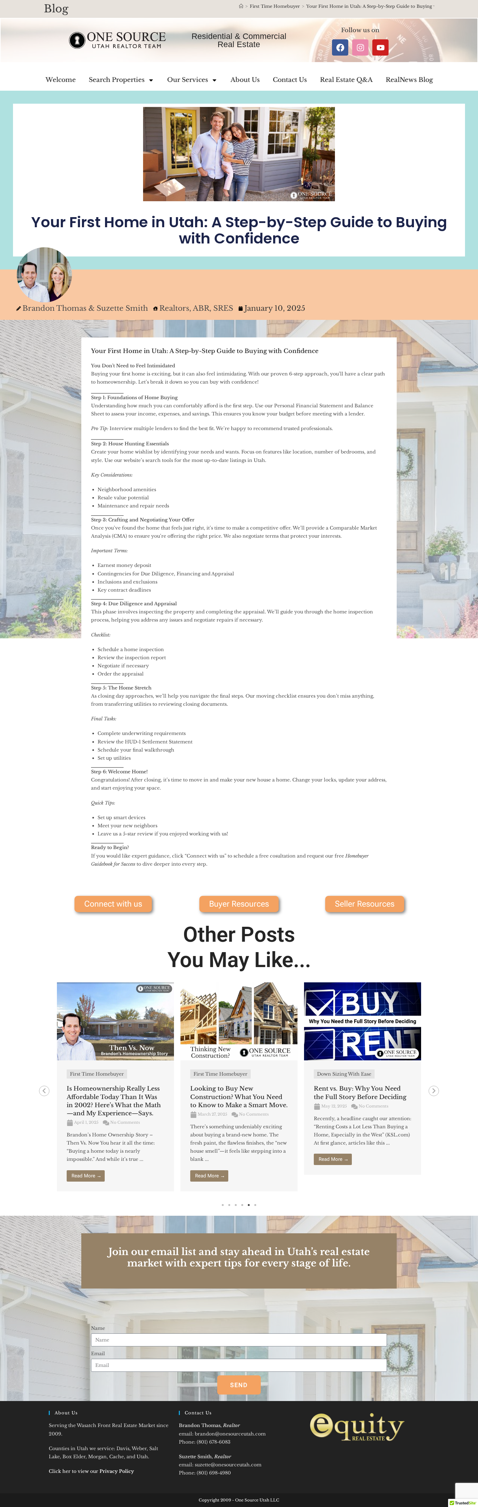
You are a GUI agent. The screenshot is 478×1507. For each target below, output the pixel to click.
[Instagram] (360, 47)
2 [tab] (229, 1205)
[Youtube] (380, 47)
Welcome (61, 80)
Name (98, 1328)
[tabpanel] (115, 1086)
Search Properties (117, 80)
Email (98, 1353)
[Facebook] (340, 47)
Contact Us (290, 80)
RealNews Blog (409, 80)
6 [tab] (255, 1205)
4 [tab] (242, 1205)
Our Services (187, 80)
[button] (44, 1091)
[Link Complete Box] (115, 1086)
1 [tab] (222, 1205)
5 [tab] (249, 1205)
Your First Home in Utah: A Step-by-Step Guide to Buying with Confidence (387, 6)
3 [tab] (235, 1205)
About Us (245, 80)
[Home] (241, 6)
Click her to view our (91, 1471)
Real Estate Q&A (346, 80)
